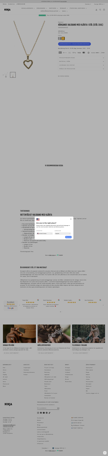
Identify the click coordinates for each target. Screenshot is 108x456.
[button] (71, 219)
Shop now (68, 237)
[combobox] (42, 233)
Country (39, 230)
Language (58, 230)
